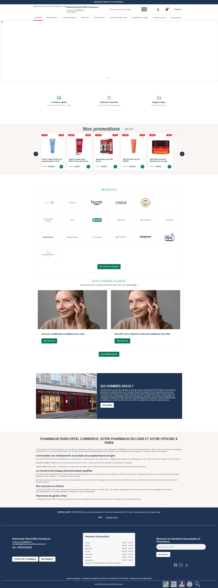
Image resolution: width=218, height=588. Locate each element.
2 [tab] (110, 78)
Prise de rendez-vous (118, 18)
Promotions (99, 18)
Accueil (38, 17)
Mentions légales (74, 578)
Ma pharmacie (47, 559)
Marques (85, 18)
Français (177, 9)
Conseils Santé (159, 18)
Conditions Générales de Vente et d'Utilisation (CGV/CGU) (105, 578)
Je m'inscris (163, 554)
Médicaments (52, 18)
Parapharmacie (69, 18)
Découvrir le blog (109, 354)
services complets (82, 490)
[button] (167, 9)
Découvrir (107, 405)
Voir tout (128, 129)
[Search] (144, 9)
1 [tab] (108, 78)
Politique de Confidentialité (140, 578)
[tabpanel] (109, 51)
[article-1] (145, 309)
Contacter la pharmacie (25, 559)
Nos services (176, 18)
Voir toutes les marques (109, 266)
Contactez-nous (112, 517)
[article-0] (72, 309)
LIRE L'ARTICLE (49, 341)
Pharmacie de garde (140, 18)
